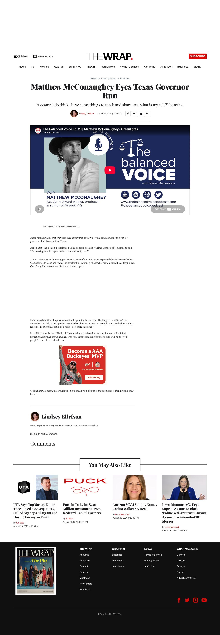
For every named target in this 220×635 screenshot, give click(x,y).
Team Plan (117, 560)
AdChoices (150, 566)
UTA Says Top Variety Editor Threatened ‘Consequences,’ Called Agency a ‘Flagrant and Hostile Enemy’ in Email (35, 510)
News (22, 66)
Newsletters (45, 56)
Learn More (118, 566)
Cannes (181, 554)
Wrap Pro (118, 549)
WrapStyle (108, 66)
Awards (58, 66)
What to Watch (129, 66)
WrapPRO (75, 66)
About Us (84, 554)
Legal (148, 549)
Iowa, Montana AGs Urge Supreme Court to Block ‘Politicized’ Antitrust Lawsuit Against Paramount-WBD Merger (184, 512)
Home (94, 78)
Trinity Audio (60, 226)
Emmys (181, 566)
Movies (44, 66)
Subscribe (197, 56)
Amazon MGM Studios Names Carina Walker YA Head (135, 506)
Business (182, 66)
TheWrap (86, 549)
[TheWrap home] (110, 56)
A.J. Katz (20, 523)
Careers (84, 572)
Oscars (180, 572)
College (181, 560)
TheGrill (91, 66)
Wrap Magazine (187, 549)
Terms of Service (153, 554)
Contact (84, 566)
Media (197, 66)
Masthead (85, 577)
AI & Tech (166, 66)
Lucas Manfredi (122, 514)
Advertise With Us (186, 577)
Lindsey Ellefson (86, 113)
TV (33, 66)
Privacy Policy (151, 560)
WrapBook (85, 589)
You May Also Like (110, 464)
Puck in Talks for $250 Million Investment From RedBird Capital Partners (82, 508)
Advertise (85, 560)
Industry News (108, 78)
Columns (149, 66)
